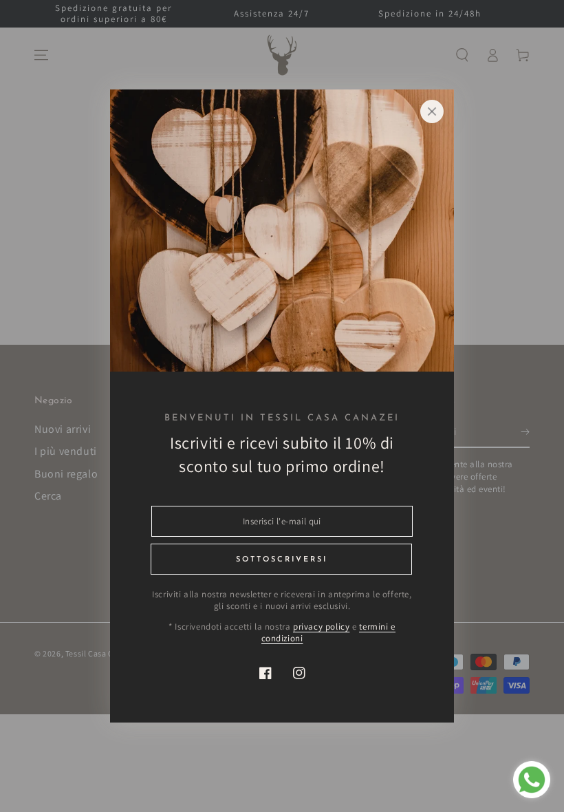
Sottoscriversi (281, 560)
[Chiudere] (432, 111)
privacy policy (321, 626)
